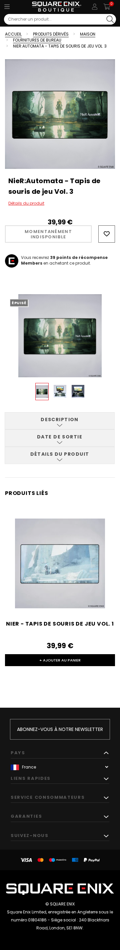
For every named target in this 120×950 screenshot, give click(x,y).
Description (60, 419)
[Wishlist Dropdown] (106, 234)
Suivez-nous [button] (30, 835)
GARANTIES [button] (26, 816)
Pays (18, 753)
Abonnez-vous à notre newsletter (60, 729)
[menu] (7, 6)
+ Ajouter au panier (60, 660)
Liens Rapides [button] (31, 778)
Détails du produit (26, 203)
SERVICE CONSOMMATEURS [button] (48, 797)
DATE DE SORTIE (59, 436)
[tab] (60, 420)
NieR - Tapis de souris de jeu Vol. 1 (60, 624)
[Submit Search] (110, 19)
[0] (106, 7)
